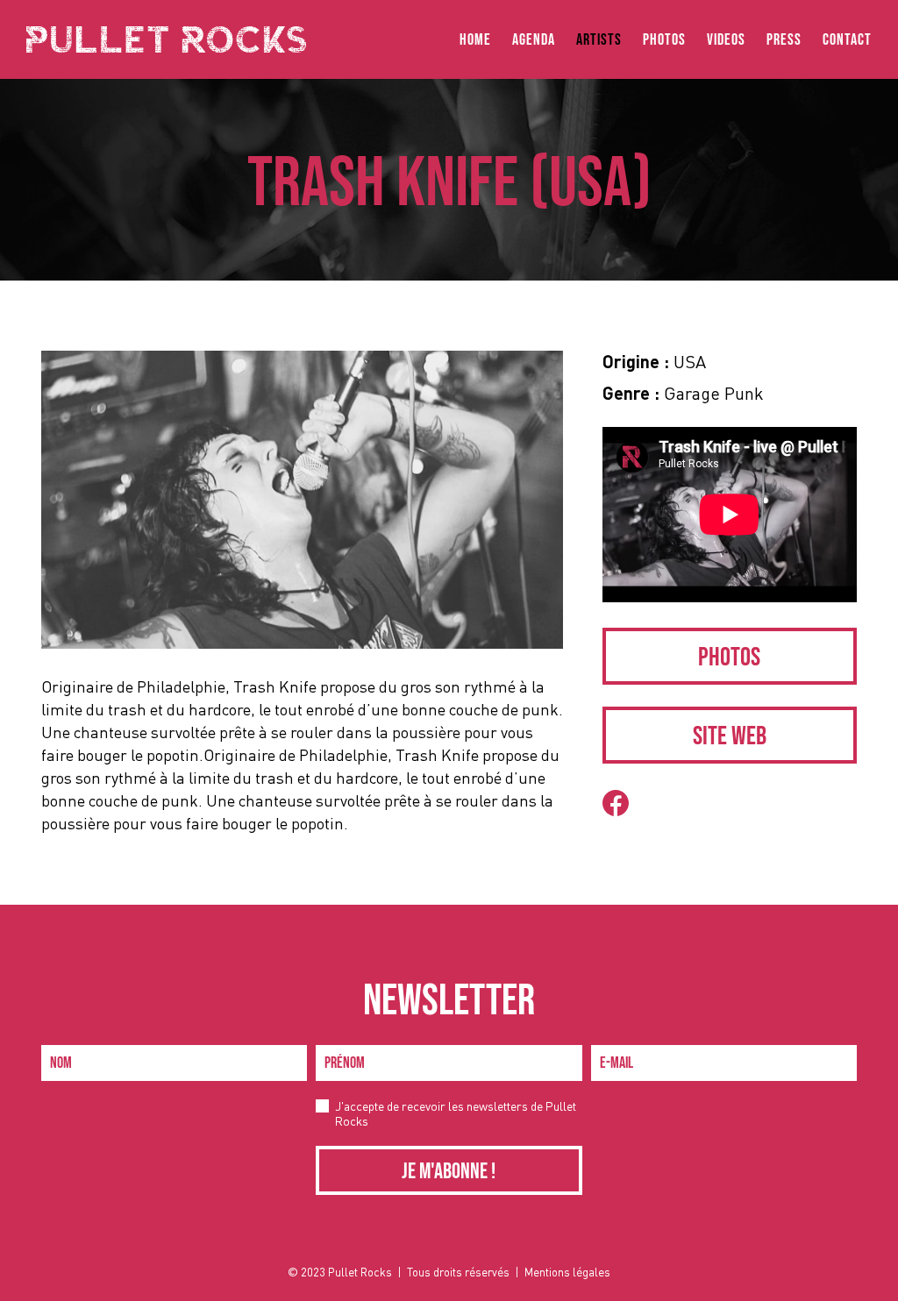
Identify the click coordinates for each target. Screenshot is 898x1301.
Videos (726, 40)
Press (784, 40)
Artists (599, 40)
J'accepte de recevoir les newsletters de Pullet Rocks (455, 1113)
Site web (729, 736)
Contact (847, 40)
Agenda (533, 40)
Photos (664, 40)
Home (475, 40)
